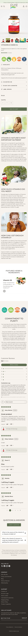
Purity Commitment (6, 576)
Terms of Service (5, 580)
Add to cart (14, 109)
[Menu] (1, 6)
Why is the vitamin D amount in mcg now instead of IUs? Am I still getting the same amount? (12, 540)
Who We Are (4, 574)
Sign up (24, 618)
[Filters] (2, 402)
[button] (4, 52)
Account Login (5, 593)
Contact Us (4, 591)
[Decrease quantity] (3, 103)
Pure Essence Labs (15, 631)
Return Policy (4, 602)
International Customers (7, 597)
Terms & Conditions (18, 627)
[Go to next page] (20, 510)
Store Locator (4, 595)
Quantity (3, 99)
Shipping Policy (5, 600)
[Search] (4, 6)
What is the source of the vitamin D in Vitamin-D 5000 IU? (13, 533)
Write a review (14, 365)
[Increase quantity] (11, 103)
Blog (2, 578)
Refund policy (4, 583)
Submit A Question (14, 524)
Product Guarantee (6, 604)
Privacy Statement (9, 627)
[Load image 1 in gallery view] (14, 23)
